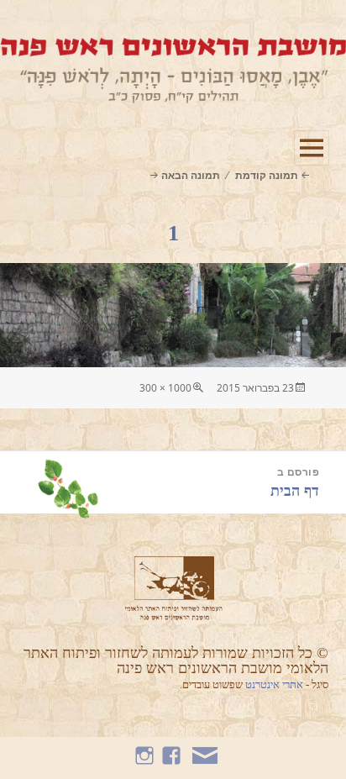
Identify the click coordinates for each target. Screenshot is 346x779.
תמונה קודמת (266, 175)
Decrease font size (35, 25)
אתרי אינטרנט (275, 684)
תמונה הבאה (190, 175)
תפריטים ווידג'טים (311, 165)
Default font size (10, 25)
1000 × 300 (165, 388)
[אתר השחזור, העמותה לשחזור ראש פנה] (173, 69)
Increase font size (60, 25)
